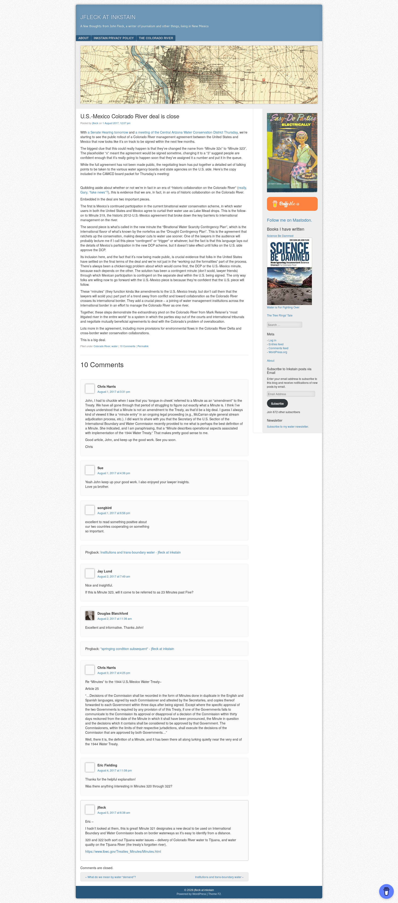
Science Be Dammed (280, 236)
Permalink (143, 346)
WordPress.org (278, 352)
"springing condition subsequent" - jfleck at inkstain (137, 648)
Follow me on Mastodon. (289, 220)
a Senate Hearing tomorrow (108, 132)
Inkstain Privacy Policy (114, 38)
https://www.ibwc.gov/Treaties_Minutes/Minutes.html (123, 851)
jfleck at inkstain (107, 17)
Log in (272, 340)
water (114, 346)
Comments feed (278, 348)
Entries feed (276, 344)
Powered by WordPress (191, 894)
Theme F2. (215, 894)
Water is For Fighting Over (283, 307)
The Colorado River (156, 38)
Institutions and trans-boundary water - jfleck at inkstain (140, 552)
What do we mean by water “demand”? (110, 877)
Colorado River (102, 346)
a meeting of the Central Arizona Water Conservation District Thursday (186, 132)
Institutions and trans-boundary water (219, 877)
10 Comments (127, 346)
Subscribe (277, 403)
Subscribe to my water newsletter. (288, 426)
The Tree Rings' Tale (280, 315)
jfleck (95, 123)
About (83, 38)
